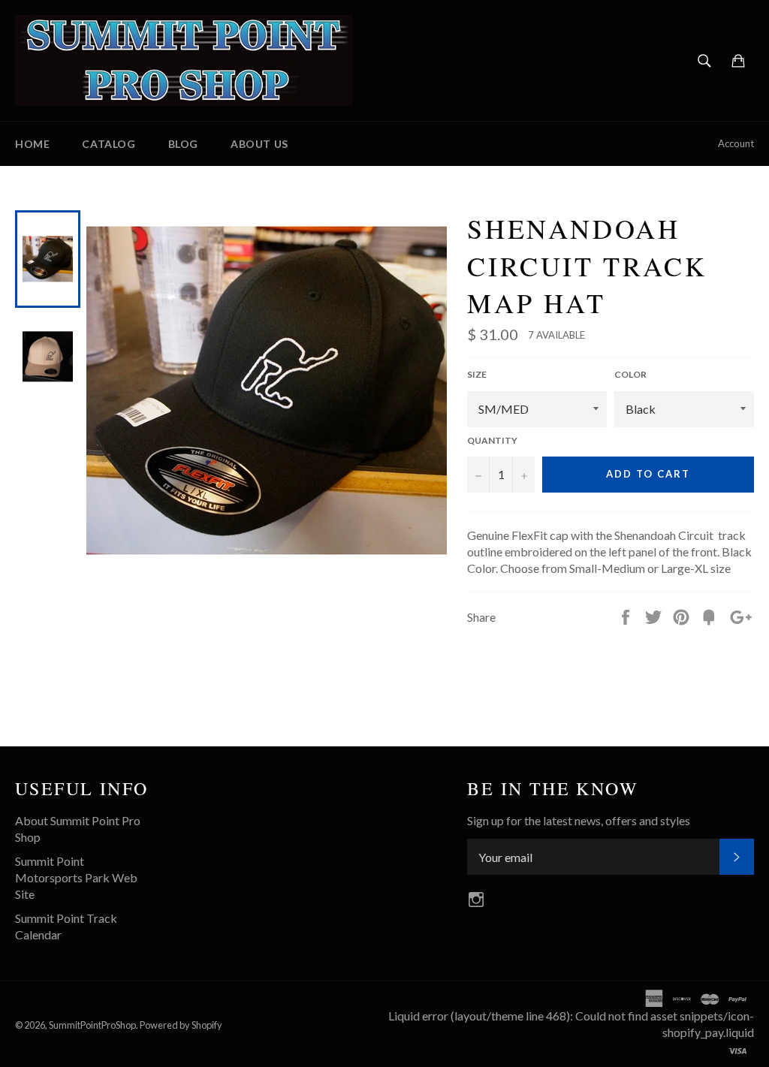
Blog (183, 143)
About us (259, 143)
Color (630, 374)
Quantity (492, 440)
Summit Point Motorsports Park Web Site (76, 877)
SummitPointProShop (92, 1025)
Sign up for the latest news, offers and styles (578, 820)
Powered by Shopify (181, 1025)
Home (32, 143)
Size (477, 374)
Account (736, 143)
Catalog (108, 143)
